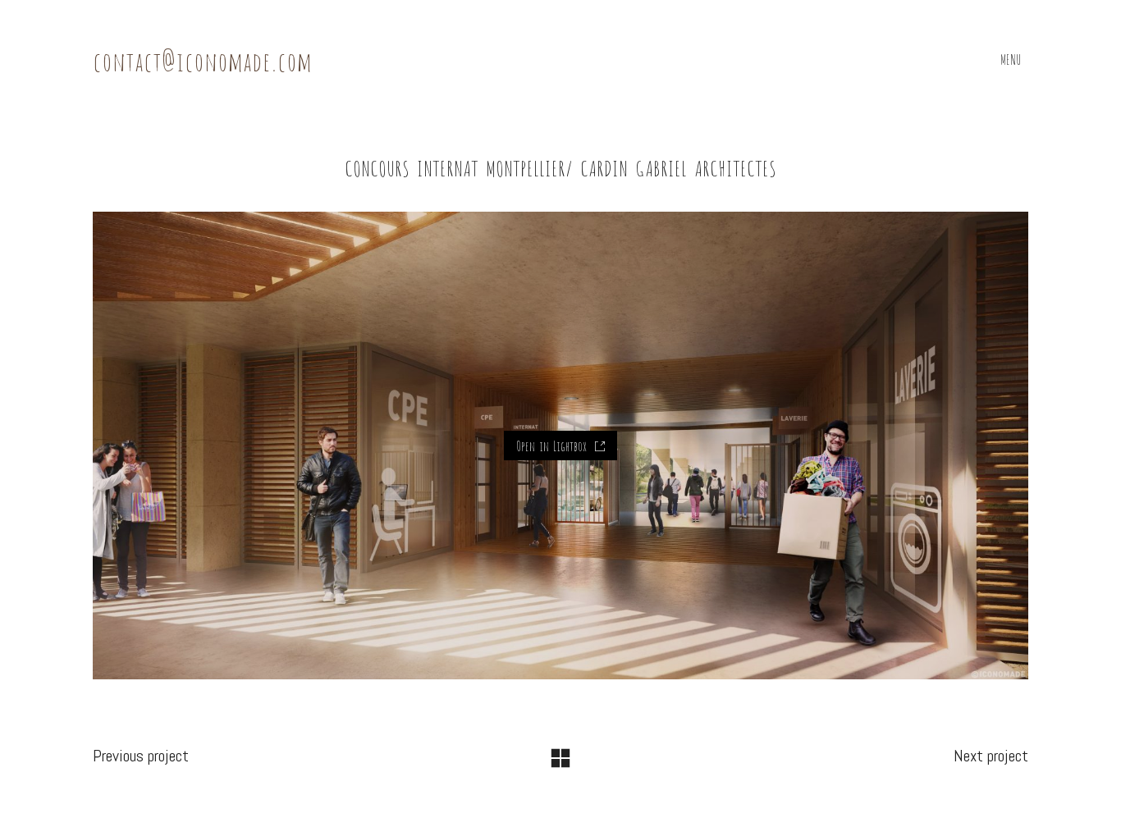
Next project (991, 755)
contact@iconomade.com (202, 59)
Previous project (141, 755)
